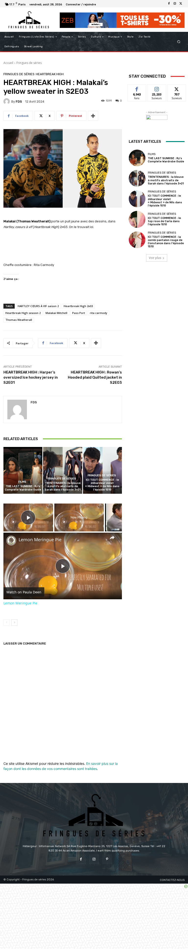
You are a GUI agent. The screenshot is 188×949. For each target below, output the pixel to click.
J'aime (136, 88)
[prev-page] (6, 622)
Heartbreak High (50, 74)
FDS (19, 101)
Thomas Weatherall (18, 320)
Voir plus (155, 258)
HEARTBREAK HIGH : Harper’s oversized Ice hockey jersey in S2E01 (30, 377)
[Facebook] (169, 4)
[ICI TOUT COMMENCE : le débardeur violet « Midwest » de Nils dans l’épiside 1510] (102, 470)
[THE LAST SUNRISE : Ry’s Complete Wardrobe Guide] (22, 470)
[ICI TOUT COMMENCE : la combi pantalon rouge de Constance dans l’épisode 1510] (137, 239)
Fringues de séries (29, 63)
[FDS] (7, 101)
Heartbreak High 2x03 (78, 306)
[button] (179, 42)
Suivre (157, 88)
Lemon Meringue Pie (40, 539)
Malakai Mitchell (56, 313)
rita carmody (98, 313)
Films (22, 482)
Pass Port (78, 313)
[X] (181, 4)
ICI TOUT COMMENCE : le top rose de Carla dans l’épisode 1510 (164, 221)
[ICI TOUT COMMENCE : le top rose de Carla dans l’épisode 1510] (137, 219)
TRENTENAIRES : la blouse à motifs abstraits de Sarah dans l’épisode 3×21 (63, 486)
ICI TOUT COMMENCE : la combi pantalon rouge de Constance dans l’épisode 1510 (166, 241)
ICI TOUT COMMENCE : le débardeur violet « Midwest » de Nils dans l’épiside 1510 (102, 484)
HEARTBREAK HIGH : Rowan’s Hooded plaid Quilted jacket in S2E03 (95, 377)
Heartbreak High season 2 (23, 313)
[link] (11, 540)
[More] (93, 116)
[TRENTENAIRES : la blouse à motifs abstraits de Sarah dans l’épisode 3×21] (62, 470)
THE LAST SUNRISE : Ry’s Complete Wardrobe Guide (23, 488)
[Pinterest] (107, 859)
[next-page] (14, 622)
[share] (112, 537)
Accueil (8, 63)
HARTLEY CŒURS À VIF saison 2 (38, 306)
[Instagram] (175, 4)
